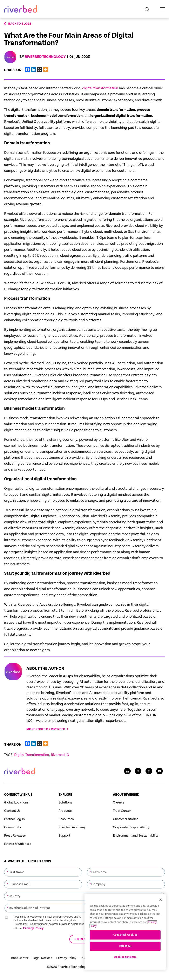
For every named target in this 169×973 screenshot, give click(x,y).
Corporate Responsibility (131, 827)
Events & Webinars (17, 844)
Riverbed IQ (60, 755)
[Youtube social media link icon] (159, 771)
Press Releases (15, 836)
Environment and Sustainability (135, 836)
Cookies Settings (125, 957)
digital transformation (100, 88)
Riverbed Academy (72, 827)
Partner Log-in (14, 819)
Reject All (125, 946)
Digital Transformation (31, 755)
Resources (66, 819)
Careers (118, 803)
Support (64, 836)
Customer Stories (125, 819)
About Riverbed (126, 795)
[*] (43, 867)
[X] (39, 69)
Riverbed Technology (45, 57)
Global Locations (16, 803)
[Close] (160, 899)
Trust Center (122, 811)
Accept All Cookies (125, 934)
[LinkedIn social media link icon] (127, 771)
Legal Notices (42, 958)
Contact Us (12, 811)
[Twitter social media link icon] (138, 771)
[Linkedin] (33, 69)
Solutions (65, 803)
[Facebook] (27, 69)
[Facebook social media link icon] (149, 771)
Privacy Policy (33, 928)
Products (65, 811)
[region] (125, 932)
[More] (45, 69)
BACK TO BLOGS (20, 23)
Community (12, 827)
